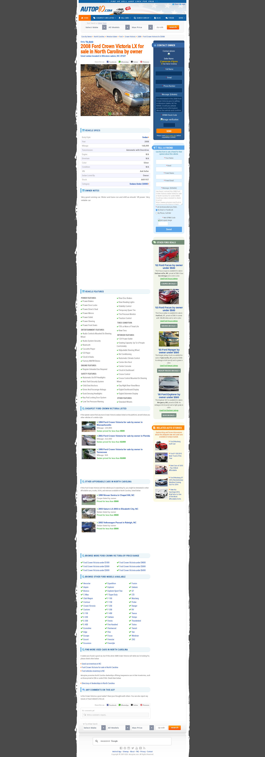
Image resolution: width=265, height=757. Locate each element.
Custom (86, 609)
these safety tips (170, 135)
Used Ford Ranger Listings (169, 366)
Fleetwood (112, 628)
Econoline (87, 628)
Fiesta (110, 621)
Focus (110, 635)
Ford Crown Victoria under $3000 (96, 570)
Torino (134, 624)
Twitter (135, 62)
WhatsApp (125, 62)
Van (133, 632)
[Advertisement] (115, 121)
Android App (116, 752)
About (132, 752)
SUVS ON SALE (168, 415)
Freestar (111, 639)
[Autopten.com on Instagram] (129, 748)
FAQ (137, 752)
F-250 (110, 606)
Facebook (112, 62)
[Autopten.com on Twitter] (132, 748)
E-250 (85, 617)
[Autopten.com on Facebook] (121, 748)
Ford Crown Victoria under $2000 (96, 566)
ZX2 (133, 639)
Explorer (111, 587)
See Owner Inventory (170, 64)
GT (133, 591)
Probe (134, 602)
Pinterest (146, 62)
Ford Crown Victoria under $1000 (96, 562)
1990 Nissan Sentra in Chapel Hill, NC (116, 495)
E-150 (85, 613)
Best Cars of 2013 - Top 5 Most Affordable (176, 468)
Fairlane (111, 617)
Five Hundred (113, 624)
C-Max (86, 594)
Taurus (134, 613)
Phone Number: (169, 86)
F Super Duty (112, 594)
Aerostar (86, 583)
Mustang (135, 598)
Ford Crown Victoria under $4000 (133, 562)
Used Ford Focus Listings (169, 279)
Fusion (134, 583)
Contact (150, 752)
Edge (85, 632)
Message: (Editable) (169, 94)
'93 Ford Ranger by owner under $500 (168, 351)
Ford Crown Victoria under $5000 (133, 566)
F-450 (110, 613)
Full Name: (169, 69)
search (173, 27)
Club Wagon (88, 598)
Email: (169, 77)
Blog (159, 18)
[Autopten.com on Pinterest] (125, 748)
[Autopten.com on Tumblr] (140, 748)
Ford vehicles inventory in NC (93, 671)
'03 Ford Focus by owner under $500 (169, 309)
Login (183, 4)
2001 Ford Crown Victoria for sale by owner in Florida (124, 436)
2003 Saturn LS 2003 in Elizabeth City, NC (118, 509)
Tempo (134, 617)
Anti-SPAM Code (168, 218)
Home (86, 18)
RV (133, 609)
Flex (109, 632)
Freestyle (111, 643)
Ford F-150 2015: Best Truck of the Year (175, 455)
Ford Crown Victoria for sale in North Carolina (100, 667)
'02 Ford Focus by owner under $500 (169, 266)
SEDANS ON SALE (168, 326)
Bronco (86, 591)
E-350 (85, 621)
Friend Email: (169, 181)
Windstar (135, 635)
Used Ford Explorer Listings (168, 410)
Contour (86, 602)
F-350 (110, 609)
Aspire (85, 587)
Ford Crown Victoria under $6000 (133, 570)
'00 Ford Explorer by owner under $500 (169, 396)
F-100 (110, 598)
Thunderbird (136, 621)
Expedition (112, 583)
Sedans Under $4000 (139, 184)
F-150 (110, 602)
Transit (134, 628)
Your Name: (169, 158)
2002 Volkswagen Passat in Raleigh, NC (117, 522)
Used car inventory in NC (91, 664)
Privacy (142, 752)
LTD (133, 594)
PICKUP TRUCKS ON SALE (168, 371)
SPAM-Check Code (169, 115)
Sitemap (126, 752)
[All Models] (119, 27)
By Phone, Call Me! (164, 213)
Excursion (87, 643)
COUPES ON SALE (168, 284)
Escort (86, 639)
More (181, 18)
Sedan (145, 137)
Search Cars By (143, 18)
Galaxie (135, 587)
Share (177, 4)
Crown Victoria (89, 606)
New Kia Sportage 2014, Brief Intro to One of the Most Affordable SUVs (175, 494)
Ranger (134, 606)
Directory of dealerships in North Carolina (98, 683)
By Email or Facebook (165, 210)
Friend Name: (169, 173)
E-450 (85, 624)
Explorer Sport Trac (115, 591)
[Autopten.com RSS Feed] (144, 748)
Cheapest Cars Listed (105, 18)
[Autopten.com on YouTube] (136, 748)
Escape (86, 635)
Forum (171, 18)
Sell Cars (125, 18)
